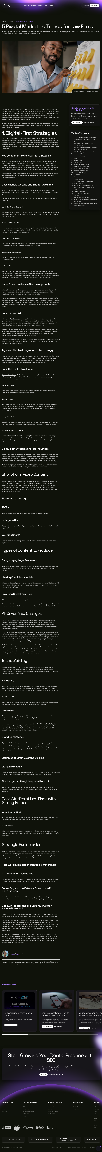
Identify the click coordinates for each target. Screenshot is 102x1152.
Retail (94, 1123)
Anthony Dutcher (94, 91)
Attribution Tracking (76, 1106)
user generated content (27, 489)
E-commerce (96, 1109)
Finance (95, 1111)
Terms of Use (55, 1147)
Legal (94, 1113)
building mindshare (52, 690)
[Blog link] (19, 1011)
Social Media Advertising (28, 1111)
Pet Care (95, 1125)
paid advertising (16, 319)
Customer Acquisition (30, 1102)
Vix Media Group (7, 1102)
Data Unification (77, 1102)
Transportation (96, 1116)
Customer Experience (55, 1102)
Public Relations (26, 1116)
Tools (3, 1113)
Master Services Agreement (74, 1147)
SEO (36, 113)
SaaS (94, 1120)
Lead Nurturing (51, 1113)
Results (40, 5)
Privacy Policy (63, 1147)
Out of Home (26, 1113)
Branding (50, 1109)
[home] (7, 5)
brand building (11, 667)
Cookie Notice (85, 1147)
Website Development (53, 1111)
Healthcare (95, 1106)
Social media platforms (9, 375)
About (45, 5)
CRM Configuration (76, 1109)
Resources (4, 1111)
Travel (94, 1127)
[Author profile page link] (5, 953)
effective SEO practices (49, 198)
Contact (51, 5)
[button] (26, 5)
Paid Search (26, 1109)
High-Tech (95, 1118)
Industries (33, 5)
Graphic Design (51, 1106)
